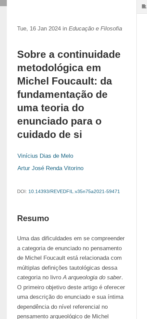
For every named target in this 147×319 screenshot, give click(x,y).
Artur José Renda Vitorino (50, 168)
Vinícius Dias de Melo (45, 156)
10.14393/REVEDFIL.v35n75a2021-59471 (74, 191)
